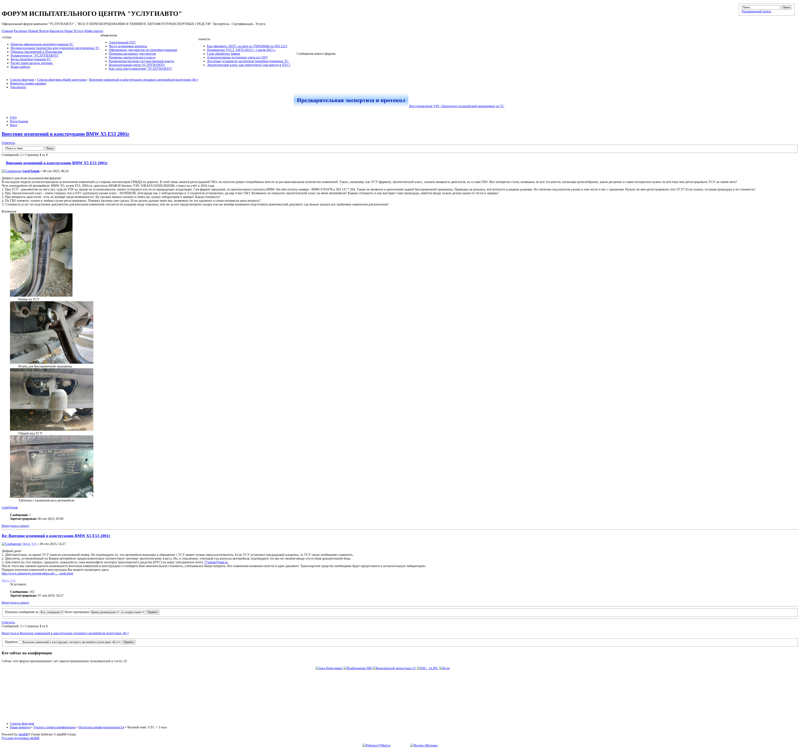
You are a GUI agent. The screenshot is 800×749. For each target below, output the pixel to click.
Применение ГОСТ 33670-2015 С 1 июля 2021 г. (241, 50)
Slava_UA (29, 544)
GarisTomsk (31, 171)
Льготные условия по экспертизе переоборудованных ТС (248, 61)
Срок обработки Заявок (223, 53)
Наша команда (20, 727)
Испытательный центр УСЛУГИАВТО (137, 65)
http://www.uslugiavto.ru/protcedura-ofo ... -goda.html (37, 573)
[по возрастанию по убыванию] (139, 612)
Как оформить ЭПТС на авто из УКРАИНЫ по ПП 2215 (247, 46)
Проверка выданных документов (132, 53)
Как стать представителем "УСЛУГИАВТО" (140, 68)
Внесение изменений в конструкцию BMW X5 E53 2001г (66, 134)
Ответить (8, 142)
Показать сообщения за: (22, 612)
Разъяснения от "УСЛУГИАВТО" (35, 55)
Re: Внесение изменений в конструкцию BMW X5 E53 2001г (56, 536)
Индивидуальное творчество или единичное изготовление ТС (55, 48)
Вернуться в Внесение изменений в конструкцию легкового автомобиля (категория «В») (65, 633)
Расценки (20, 31)
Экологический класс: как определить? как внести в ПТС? (248, 65)
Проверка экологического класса (132, 57)
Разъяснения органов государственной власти (141, 61)
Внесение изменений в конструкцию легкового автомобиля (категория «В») (143, 79)
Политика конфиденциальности (101, 727)
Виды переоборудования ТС (31, 59)
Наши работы (20, 66)
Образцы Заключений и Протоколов (36, 52)
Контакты (57, 31)
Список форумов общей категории (61, 79)
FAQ (13, 117)
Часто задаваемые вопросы (128, 46)
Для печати (18, 87)
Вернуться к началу (15, 526)
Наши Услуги (74, 31)
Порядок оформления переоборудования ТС (42, 44)
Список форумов (22, 79)
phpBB (23, 734)
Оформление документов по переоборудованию (143, 50)
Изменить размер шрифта (28, 83)
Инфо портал (93, 31)
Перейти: (11, 642)
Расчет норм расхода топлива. (32, 63)
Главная (7, 31)
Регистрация (19, 121)
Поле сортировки (77, 612)
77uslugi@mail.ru (216, 562)
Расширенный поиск (756, 11)
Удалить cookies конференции (54, 727)
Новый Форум (38, 31)
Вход (13, 125)
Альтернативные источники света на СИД (237, 57)
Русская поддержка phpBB (20, 738)
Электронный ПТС (122, 42)
